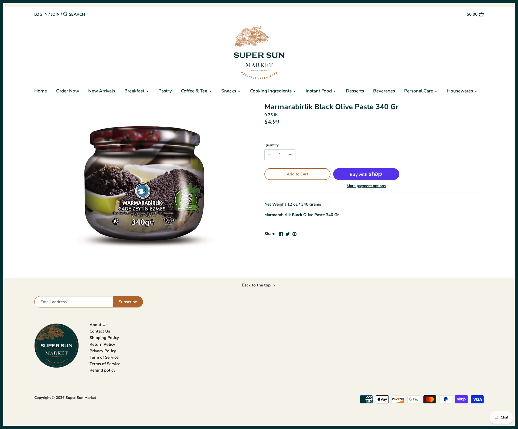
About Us (98, 324)
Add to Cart (297, 174)
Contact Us (100, 331)
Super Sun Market (81, 397)
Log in (40, 14)
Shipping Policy (104, 337)
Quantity (271, 145)
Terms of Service (105, 363)
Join (55, 14)
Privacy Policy (103, 351)
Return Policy (102, 344)
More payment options (366, 186)
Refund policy (102, 370)
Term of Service (104, 357)
